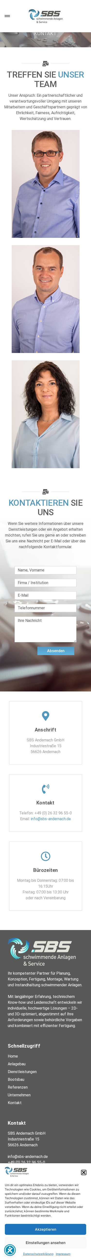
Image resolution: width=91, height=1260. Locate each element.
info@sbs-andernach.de (45, 422)
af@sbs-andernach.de (45, 192)
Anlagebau (16, 1064)
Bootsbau (16, 1079)
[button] (83, 1172)
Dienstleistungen (22, 1071)
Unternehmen (19, 1095)
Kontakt (15, 1102)
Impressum (63, 1254)
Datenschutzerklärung (38, 1254)
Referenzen (18, 1087)
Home (13, 1056)
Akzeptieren (45, 1229)
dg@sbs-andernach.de (46, 307)
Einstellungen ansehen (46, 1242)
